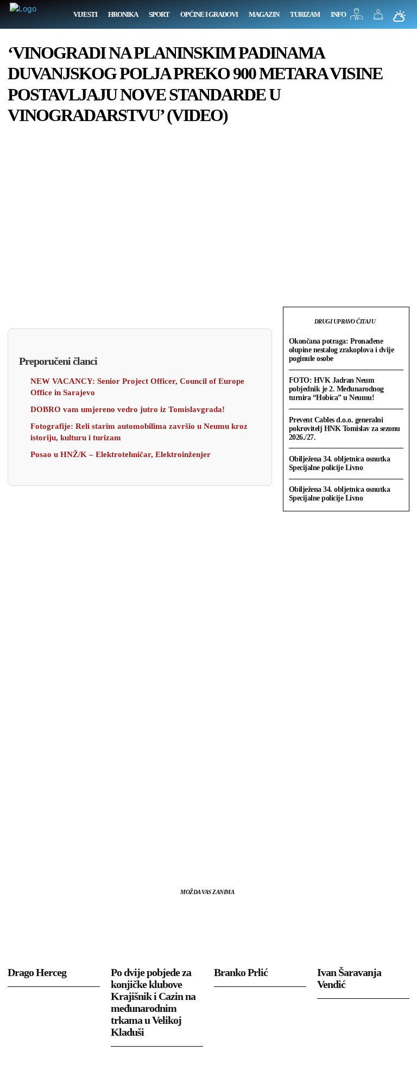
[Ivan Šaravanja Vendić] (363, 933)
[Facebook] (18, 848)
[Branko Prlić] (260, 933)
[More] (119, 848)
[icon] (357, 17)
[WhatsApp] (93, 848)
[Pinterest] (68, 848)
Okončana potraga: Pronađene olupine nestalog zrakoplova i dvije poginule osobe (341, 350)
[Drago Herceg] (54, 933)
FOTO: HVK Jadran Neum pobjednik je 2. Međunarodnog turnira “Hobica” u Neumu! (336, 389)
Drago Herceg (37, 972)
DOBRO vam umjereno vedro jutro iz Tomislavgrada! (127, 409)
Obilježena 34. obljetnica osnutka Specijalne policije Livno (339, 463)
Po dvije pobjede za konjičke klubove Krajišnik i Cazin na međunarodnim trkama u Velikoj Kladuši (153, 1002)
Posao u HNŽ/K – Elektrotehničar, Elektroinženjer (120, 454)
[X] (43, 848)
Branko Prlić (241, 972)
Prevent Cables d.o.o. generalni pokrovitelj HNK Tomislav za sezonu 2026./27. (344, 428)
